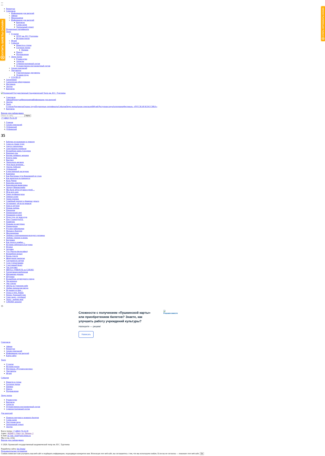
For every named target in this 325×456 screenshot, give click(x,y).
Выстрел (10, 160)
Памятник (10, 222)
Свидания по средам (15, 261)
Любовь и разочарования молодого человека (25, 235)
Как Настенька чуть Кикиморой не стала (24, 176)
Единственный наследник (17, 171)
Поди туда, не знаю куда (16, 217)
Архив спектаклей (19, 68)
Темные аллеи (12, 196)
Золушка (10, 249)
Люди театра (16, 57)
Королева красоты (14, 183)
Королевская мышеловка (17, 185)
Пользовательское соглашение (14, 451)
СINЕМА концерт (14, 302)
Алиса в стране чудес (15, 144)
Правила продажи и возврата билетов (22, 417)
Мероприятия (17, 18)
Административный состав (28, 63)
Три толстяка (11, 267)
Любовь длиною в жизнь (17, 238)
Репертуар (10, 9)
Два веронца (11, 281)
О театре (15, 34)
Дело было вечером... (15, 164)
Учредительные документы (28, 73)
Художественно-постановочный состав (33, 66)
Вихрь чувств (12, 256)
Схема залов (21, 25)
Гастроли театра (23, 47)
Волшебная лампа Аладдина (18, 151)
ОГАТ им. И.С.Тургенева (27, 36)
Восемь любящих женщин (17, 155)
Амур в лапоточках (14, 146)
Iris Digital (21, 449)
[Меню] (2, 2)
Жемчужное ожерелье (15, 258)
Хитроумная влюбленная (17, 272)
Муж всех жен (12, 192)
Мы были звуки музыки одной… (20, 190)
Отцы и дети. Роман (15, 293)
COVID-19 (15, 77)
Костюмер (10, 240)
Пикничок (10, 210)
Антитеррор (11, 79)
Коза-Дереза (11, 180)
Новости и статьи (23, 45)
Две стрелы (11, 283)
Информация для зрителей (22, 13)
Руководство (21, 59)
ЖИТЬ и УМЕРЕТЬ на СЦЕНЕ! (20, 270)
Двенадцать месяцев (15, 162)
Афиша (14, 15)
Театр (8, 31)
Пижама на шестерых (15, 224)
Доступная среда (105, 106)
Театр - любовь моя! (14, 299)
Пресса (19, 52)
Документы (16, 70)
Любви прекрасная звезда (17, 288)
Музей (14, 41)
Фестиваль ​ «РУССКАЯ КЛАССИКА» (140, 106)
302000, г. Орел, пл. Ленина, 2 (20, 433)
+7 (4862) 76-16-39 (9, 118)
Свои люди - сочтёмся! (16, 297)
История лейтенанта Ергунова (19, 244)
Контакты (20, 22)
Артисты (20, 61)
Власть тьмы (11, 158)
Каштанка (10, 174)
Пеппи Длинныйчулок (16, 295)
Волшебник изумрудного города (20, 279)
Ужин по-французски (15, 194)
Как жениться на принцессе (18, 178)
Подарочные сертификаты (17, 29)
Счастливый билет (14, 265)
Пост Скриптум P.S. (14, 219)
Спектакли (10, 11)
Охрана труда (29, 106)
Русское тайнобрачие (15, 228)
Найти (28, 116)
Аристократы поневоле (16, 148)
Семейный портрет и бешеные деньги (22, 201)
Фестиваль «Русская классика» (19, 369)
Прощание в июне (14, 215)
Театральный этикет (25, 27)
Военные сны (12, 153)
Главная (9, 122)
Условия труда (22, 75)
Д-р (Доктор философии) (17, 251)
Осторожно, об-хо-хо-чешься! (18, 203)
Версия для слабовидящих (12, 113)
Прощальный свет (14, 212)
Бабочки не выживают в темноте (20, 142)
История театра (23, 38)
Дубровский (11, 169)
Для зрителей (7, 413)
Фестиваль (10, 84)
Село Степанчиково (14, 263)
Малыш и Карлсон (14, 231)
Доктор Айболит (13, 167)
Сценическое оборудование (18, 82)
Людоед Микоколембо (15, 187)
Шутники (10, 277)
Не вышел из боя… (14, 290)
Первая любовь (12, 208)
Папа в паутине (13, 206)
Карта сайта (11, 356)
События (15, 43)
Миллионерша (12, 233)
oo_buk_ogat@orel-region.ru (19, 436)
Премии (24, 50)
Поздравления (22, 54)
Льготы (9, 86)
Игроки (9, 247)
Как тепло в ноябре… (15, 242)
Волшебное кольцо (14, 254)
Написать (86, 334)
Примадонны (12, 226)
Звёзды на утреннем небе (17, 286)
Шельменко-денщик (14, 274)
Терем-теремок (12, 199)
